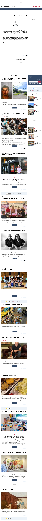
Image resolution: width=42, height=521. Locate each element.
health (35, 128)
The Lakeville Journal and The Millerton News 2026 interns (37, 143)
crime (3, 109)
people (35, 110)
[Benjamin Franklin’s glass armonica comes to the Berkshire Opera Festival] (14, 126)
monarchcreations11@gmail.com (13, 42)
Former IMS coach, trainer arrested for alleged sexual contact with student (14, 78)
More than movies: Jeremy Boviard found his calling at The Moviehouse (13, 153)
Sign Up (39, 81)
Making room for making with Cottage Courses (14, 411)
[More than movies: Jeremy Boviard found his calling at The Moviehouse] (14, 165)
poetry (3, 368)
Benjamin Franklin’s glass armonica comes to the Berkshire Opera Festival (13, 114)
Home (2, 12)
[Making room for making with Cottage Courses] (14, 422)
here (14, 301)
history (3, 333)
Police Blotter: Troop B (37, 105)
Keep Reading (13, 107)
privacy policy (36, 83)
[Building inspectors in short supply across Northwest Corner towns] (31, 136)
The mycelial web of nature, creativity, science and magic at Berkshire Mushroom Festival (13, 197)
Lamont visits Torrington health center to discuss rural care (37, 130)
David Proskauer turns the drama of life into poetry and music (13, 338)
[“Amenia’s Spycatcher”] (14, 500)
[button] (41, 511)
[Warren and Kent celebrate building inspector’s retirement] (31, 111)
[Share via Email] (16, 25)
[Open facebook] (39, 83)
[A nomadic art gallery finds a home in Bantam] (14, 241)
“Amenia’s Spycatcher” (7, 489)
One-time (35, 512)
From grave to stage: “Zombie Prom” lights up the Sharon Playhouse (13, 268)
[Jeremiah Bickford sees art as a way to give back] (14, 463)
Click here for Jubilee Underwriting (7, 519)
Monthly (30, 512)
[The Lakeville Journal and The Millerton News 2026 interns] (31, 143)
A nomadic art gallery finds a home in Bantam (13, 230)
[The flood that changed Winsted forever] (14, 315)
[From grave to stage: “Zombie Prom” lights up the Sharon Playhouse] (14, 280)
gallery (3, 260)
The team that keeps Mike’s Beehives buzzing (38, 99)
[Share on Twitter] (14, 25)
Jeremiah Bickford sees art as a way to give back (14, 452)
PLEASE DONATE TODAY (29, 519)
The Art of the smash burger (9, 375)
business (36, 97)
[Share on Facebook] (13, 25)
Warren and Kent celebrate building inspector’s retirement (37, 112)
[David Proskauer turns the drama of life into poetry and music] (14, 350)
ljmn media (36, 141)
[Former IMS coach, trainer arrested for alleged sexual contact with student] (14, 90)
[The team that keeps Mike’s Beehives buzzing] (31, 98)
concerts (4, 148)
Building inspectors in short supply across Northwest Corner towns (37, 137)
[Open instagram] (40, 83)
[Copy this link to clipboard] (17, 25)
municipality (36, 135)
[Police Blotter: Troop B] (31, 105)
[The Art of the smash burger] (14, 386)
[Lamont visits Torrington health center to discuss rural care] (31, 130)
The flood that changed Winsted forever (12, 304)
